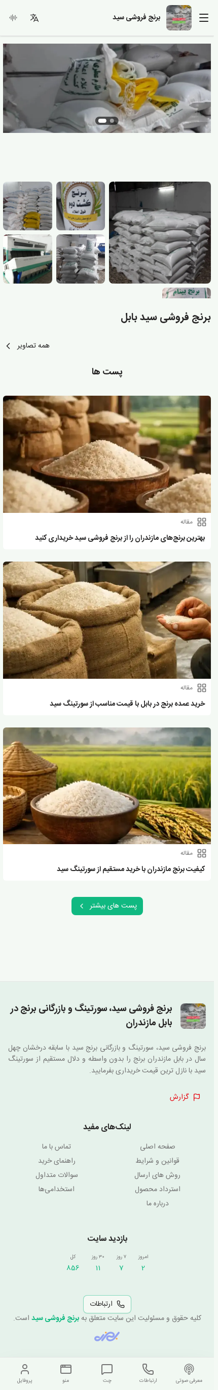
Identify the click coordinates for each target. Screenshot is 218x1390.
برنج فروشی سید (55, 1318)
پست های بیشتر (113, 906)
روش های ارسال (157, 1175)
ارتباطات (101, 1304)
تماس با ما (56, 1147)
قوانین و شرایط (157, 1161)
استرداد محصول (157, 1190)
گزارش (179, 1097)
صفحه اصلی (157, 1147)
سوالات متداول (56, 1175)
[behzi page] (107, 1336)
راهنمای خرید (57, 1161)
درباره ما (158, 1204)
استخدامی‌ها (57, 1190)
